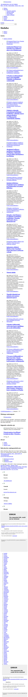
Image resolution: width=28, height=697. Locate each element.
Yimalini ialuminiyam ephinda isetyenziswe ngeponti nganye (13, 296)
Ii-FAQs (5, 17)
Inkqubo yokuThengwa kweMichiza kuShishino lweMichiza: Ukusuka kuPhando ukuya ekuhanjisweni (14, 218)
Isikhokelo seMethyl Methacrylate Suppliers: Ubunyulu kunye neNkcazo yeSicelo (15, 249)
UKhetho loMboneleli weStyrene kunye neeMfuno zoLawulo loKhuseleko (15, 326)
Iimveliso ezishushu (5, 465)
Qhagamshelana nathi (9, 20)
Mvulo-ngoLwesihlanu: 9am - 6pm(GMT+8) (11, 453)
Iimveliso (6, 9)
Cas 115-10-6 (14, 469)
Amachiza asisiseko (11, 11)
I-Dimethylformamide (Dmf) (14, 466)
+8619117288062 (8, 503)
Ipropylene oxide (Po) (6, 469)
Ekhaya (5, 8)
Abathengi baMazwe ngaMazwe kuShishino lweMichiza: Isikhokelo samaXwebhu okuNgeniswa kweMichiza (15, 153)
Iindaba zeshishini (8, 38)
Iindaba (5, 16)
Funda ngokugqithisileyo (12, 67)
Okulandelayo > (8, 411)
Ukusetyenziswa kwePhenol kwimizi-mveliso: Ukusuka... (12, 433)
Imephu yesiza (7, 445)
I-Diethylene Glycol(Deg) (17, 468)
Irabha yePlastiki (10, 15)
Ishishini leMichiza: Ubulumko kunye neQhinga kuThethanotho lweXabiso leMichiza (15, 185)
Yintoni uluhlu (11, 272)
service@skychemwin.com (7, 456)
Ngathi (5, 19)
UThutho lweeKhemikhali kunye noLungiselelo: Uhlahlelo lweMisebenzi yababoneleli (14, 78)
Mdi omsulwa (4, 466)
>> (12, 411)
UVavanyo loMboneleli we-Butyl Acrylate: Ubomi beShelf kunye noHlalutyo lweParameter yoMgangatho (15, 358)
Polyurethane (10, 13)
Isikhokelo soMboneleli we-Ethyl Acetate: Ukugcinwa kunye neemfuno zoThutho (15, 388)
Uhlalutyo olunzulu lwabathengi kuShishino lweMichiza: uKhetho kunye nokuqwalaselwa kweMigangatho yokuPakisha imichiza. (15, 114)
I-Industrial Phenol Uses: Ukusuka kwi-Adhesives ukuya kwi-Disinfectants (14, 48)
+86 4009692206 (5, 455)
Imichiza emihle (10, 12)
